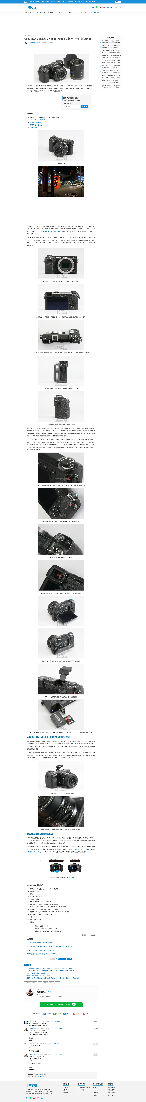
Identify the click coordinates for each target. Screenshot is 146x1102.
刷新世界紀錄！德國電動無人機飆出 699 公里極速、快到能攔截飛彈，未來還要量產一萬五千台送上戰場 (111, 42)
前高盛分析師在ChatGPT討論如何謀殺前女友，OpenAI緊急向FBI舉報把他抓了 (50, 971)
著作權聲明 (81, 1090)
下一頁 (69, 958)
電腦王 (95, 1095)
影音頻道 (78, 1013)
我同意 (118, 1)
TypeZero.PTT (33, 1021)
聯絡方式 (65, 1092)
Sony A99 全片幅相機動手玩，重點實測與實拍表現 (40, 950)
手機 (37, 12)
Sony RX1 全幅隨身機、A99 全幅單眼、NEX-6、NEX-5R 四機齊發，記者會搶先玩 (49, 946)
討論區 (65, 12)
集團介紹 (65, 1087)
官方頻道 (68, 1013)
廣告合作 (65, 1090)
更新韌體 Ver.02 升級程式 (34, 852)
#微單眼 (46, 982)
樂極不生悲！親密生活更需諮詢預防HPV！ (39, 973)
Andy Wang (33, 1043)
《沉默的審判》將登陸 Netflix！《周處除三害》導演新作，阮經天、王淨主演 (49, 968)
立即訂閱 (84, 107)
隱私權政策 (92, 1)
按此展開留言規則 (42, 1076)
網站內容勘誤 (111, 1087)
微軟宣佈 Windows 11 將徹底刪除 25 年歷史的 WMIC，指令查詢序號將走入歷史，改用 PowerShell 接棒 (111, 57)
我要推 (95, 1022)
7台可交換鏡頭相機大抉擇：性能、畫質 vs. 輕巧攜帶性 (42, 954)
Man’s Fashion (97, 1090)
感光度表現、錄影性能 (36, 125)
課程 (70, 12)
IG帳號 (87, 1013)
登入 (116, 7)
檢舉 (59, 1021)
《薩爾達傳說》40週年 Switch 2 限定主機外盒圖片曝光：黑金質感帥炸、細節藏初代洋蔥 (111, 72)
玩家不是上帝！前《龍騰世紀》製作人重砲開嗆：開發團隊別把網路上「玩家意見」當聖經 (111, 62)
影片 (55, 12)
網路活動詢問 (111, 1092)
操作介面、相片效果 (35, 122)
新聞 (26, 12)
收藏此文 (53, 42)
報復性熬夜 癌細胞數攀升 (33, 975)
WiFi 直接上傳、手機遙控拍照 (38, 120)
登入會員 (39, 1074)
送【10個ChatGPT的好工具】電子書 (58, 1004)
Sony (72, 877)
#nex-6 (57, 982)
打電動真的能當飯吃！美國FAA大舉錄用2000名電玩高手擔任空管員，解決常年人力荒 (111, 52)
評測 (47, 12)
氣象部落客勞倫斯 (32, 42)
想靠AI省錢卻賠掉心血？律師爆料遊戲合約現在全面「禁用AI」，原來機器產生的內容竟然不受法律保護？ (111, 87)
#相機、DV (28, 982)
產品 (31, 12)
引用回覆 (56, 1021)
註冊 (119, 7)
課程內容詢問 (111, 1090)
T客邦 (94, 1087)
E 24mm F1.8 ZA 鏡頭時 (82, 849)
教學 (51, 12)
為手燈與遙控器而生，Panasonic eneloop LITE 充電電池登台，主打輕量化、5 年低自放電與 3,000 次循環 (111, 82)
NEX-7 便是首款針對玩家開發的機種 (50, 231)
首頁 (25, 35)
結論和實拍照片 (34, 127)
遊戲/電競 (42, 12)
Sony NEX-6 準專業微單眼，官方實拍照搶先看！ (40, 942)
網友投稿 (110, 1095)
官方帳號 (58, 1013)
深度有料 (83, 12)
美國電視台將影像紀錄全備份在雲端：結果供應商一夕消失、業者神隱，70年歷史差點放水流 (54, 978)
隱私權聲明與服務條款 (84, 1087)
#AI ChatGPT (76, 12)
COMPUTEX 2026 (94, 12)
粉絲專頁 (49, 1013)
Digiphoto (95, 1092)
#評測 (51, 982)
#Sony (34, 982)
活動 (59, 12)
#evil (40, 982)
